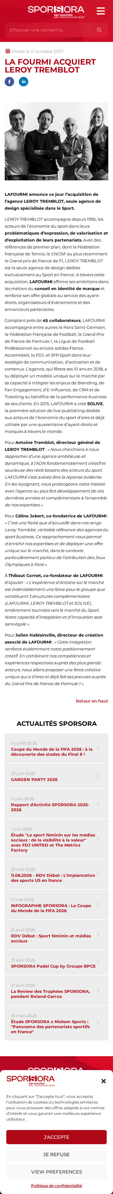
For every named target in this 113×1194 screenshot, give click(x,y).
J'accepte (56, 1137)
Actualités (21, 45)
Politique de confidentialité (56, 1185)
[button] (103, 1081)
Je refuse (56, 1154)
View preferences (56, 1172)
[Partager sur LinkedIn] (23, 81)
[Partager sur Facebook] (9, 81)
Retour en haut (92, 700)
